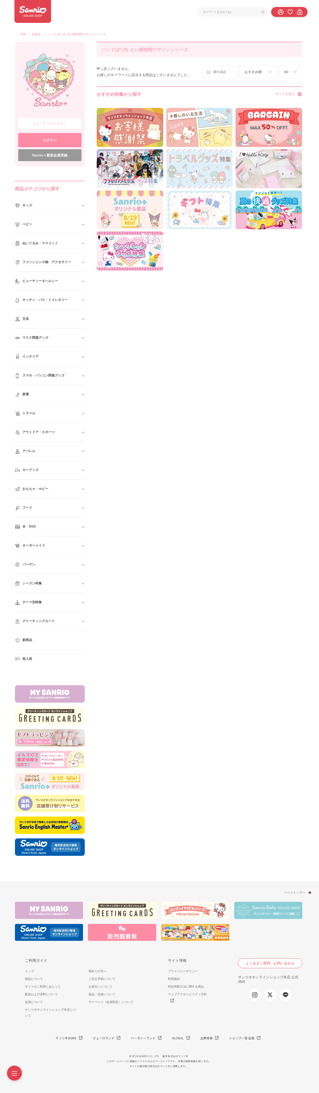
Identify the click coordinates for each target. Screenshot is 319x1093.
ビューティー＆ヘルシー (40, 281)
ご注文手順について (101, 979)
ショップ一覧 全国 (241, 1038)
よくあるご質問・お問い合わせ (270, 963)
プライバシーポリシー (183, 971)
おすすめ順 (253, 72)
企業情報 (206, 1038)
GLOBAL (178, 1038)
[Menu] (14, 1073)
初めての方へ (97, 971)
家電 (25, 394)
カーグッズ (30, 470)
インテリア (30, 356)
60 (286, 72)
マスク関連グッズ (35, 337)
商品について (34, 979)
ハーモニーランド (143, 1038)
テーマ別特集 (32, 602)
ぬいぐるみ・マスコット (40, 243)
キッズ (27, 205)
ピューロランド (103, 1038)
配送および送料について (41, 994)
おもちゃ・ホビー (35, 489)
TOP (23, 34)
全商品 (36, 34)
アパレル (28, 451)
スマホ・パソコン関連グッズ (43, 375)
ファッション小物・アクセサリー (46, 262)
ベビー (27, 224)
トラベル (28, 413)
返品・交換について (101, 994)
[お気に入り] (290, 12)
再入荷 (27, 659)
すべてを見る (285, 94)
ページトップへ (294, 892)
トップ (29, 971)
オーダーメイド (33, 545)
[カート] (299, 12)
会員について (34, 1002)
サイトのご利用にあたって (43, 986)
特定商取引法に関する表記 (186, 986)
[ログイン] (280, 12)
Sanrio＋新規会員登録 (50, 155)
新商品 (27, 640)
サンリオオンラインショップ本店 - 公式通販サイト (32, 11)
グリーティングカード (38, 621)
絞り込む (220, 72)
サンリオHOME (66, 1038)
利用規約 (174, 979)
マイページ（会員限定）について (110, 1002)
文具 (25, 318)
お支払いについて (100, 986)
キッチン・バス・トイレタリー (45, 300)
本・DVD (29, 526)
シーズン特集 (32, 583)
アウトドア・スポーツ (38, 432)
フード (27, 507)
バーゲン (28, 564)
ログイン (50, 140)
